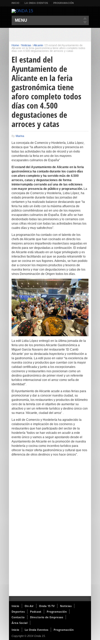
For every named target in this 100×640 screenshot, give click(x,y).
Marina (20, 135)
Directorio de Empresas (46, 617)
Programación (63, 3)
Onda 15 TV (47, 606)
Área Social (19, 623)
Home (15, 45)
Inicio (15, 3)
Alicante (38, 45)
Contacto (18, 617)
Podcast (35, 611)
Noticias (26, 45)
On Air (29, 606)
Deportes (18, 611)
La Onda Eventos (36, 3)
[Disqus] (50, 530)
